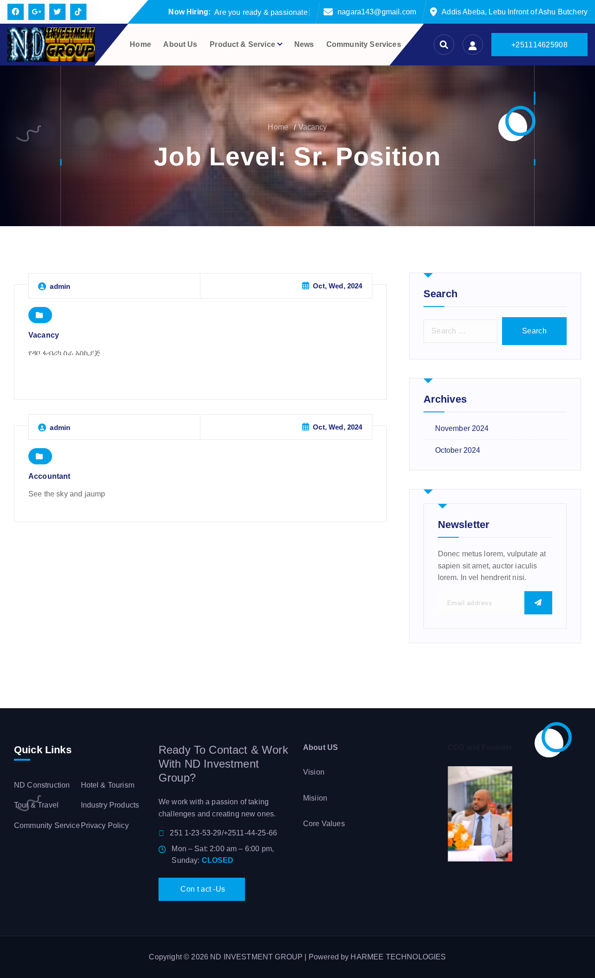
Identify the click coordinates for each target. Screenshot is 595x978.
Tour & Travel (36, 805)
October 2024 (458, 450)
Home (140, 44)
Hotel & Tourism (107, 785)
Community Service (47, 825)
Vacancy (312, 127)
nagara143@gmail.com (376, 12)
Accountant (49, 476)
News (304, 44)
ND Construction (42, 785)
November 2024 (462, 428)
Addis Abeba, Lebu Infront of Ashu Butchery (515, 12)
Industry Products (110, 805)
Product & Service (242, 44)
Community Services (363, 44)
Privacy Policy (105, 825)
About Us (180, 44)
